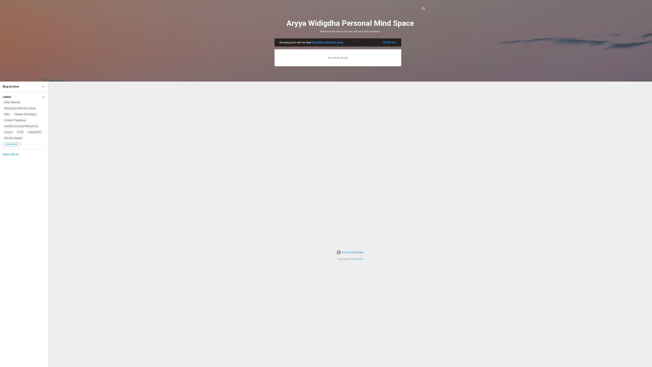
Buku (7, 114)
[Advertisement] (415, 89)
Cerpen (8, 132)
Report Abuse (11, 154)
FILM (20, 132)
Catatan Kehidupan (25, 114)
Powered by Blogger (352, 252)
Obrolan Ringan (13, 138)
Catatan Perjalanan (15, 120)
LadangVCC (35, 132)
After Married (12, 102)
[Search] (424, 9)
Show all (389, 42)
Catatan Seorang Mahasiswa (21, 126)
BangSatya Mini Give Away (20, 108)
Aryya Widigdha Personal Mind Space (350, 23)
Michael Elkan (357, 259)
